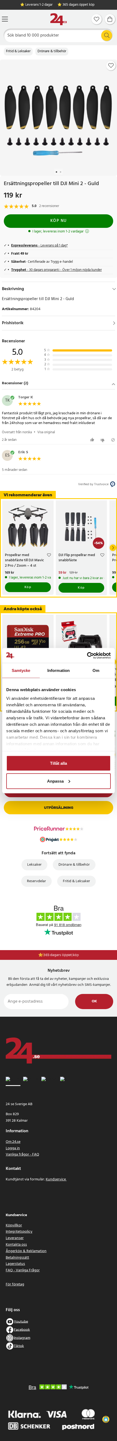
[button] (58, 383)
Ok (94, 1001)
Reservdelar (36, 881)
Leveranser (15, 1238)
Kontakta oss (16, 1245)
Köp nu (58, 221)
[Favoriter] (96, 19)
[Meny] (5, 19)
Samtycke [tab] (21, 670)
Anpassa (55, 781)
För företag (15, 1284)
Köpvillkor (14, 1225)
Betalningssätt (17, 1258)
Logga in (13, 1148)
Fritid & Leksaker (18, 51)
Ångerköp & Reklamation (26, 1251)
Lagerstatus (15, 1264)
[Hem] (58, 19)
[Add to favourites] (111, 65)
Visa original (46, 432)
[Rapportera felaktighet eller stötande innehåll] (113, 439)
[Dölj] (114, 289)
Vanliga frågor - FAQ (22, 1154)
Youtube (21, 1321)
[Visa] (114, 323)
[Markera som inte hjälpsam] (103, 439)
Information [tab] (58, 670)
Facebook (22, 1330)
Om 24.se (13, 1142)
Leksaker (34, 865)
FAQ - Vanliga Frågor (23, 1270)
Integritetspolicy (19, 1232)
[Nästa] (113, 547)
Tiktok (19, 1346)
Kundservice (56, 1179)
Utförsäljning (58, 807)
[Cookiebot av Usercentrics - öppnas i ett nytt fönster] (87, 655)
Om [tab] (96, 670)
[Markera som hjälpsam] (93, 439)
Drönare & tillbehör (52, 51)
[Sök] (106, 35)
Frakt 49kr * (61, 955)
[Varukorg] (110, 19)
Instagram (22, 1338)
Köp (28, 587)
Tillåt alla (58, 763)
